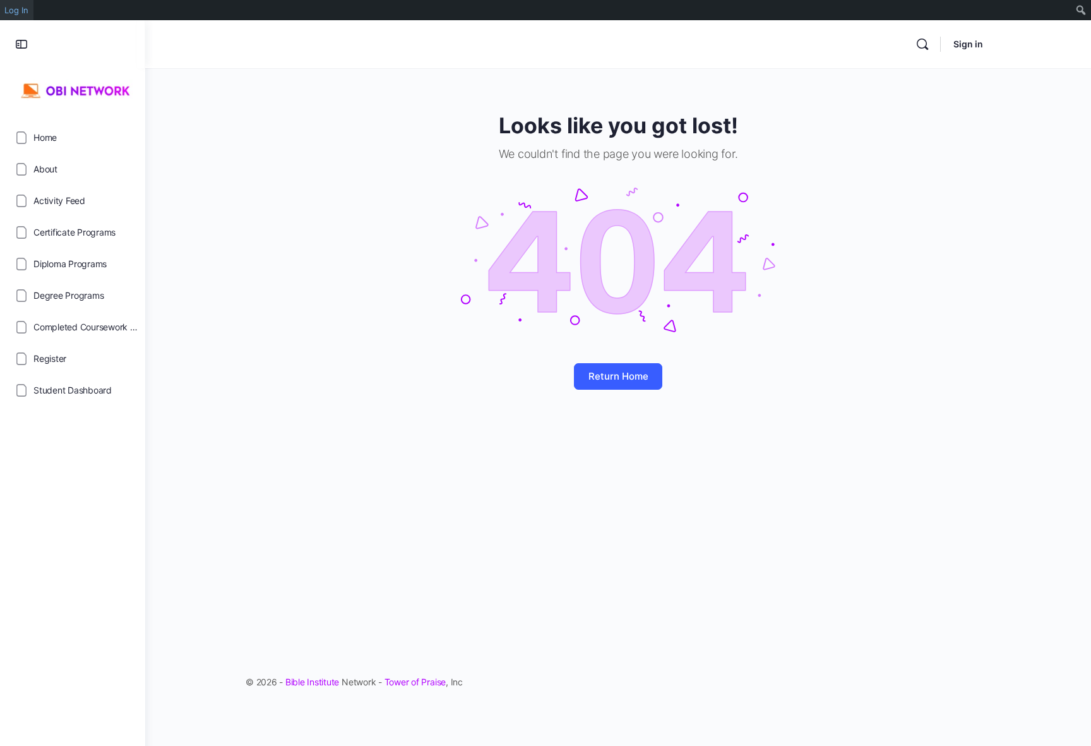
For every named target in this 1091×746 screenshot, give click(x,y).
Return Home (618, 376)
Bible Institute (312, 682)
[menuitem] (1081, 10)
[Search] (922, 44)
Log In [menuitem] (16, 10)
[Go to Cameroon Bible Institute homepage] (73, 89)
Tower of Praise (415, 682)
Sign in (968, 44)
